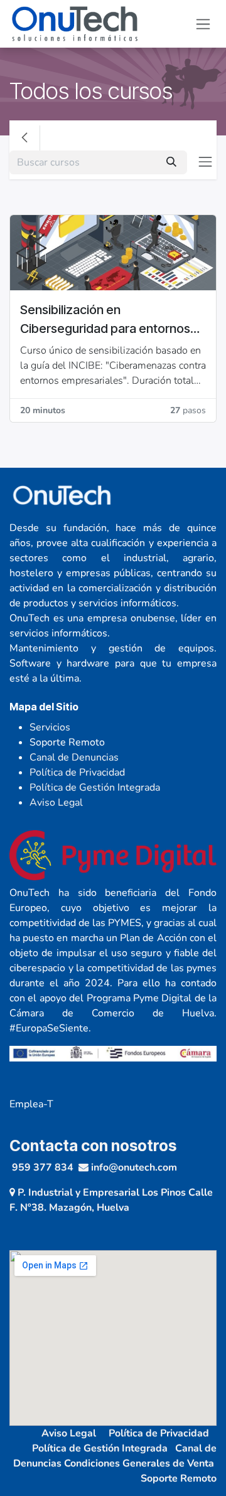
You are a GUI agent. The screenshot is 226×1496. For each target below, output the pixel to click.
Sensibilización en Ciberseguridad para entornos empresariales (105, 320)
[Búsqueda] (171, 162)
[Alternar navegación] (203, 24)
